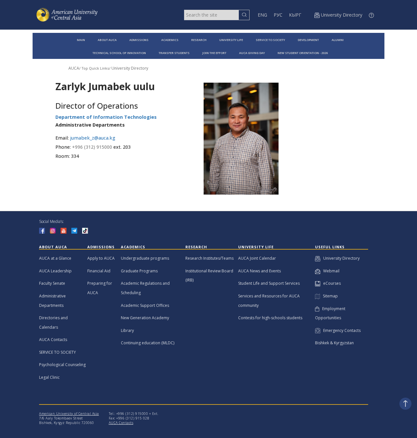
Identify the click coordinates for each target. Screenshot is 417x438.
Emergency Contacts (340, 330)
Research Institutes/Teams (209, 258)
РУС (278, 15)
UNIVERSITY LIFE (231, 40)
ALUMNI (338, 40)
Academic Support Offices (145, 305)
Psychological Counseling (62, 364)
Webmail (329, 271)
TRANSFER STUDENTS (174, 53)
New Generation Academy (145, 318)
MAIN (81, 40)
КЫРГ (295, 15)
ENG (262, 15)
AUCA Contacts (53, 339)
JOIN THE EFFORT (214, 53)
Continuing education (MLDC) (147, 343)
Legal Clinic (49, 377)
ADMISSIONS (139, 40)
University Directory (129, 68)
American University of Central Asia (69, 413)
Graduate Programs (139, 271)
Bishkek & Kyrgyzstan (334, 343)
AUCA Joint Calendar (257, 258)
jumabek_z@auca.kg (92, 138)
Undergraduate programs (145, 258)
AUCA (73, 68)
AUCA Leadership (55, 271)
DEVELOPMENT (308, 40)
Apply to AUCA (101, 258)
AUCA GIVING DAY (252, 53)
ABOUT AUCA (107, 40)
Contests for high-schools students (270, 318)
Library (127, 330)
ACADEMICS (170, 40)
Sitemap (329, 296)
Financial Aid (98, 271)
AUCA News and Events (259, 271)
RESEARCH (199, 40)
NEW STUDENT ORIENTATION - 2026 (303, 53)
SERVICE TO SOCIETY (270, 40)
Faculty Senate (52, 283)
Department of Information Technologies (106, 117)
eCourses (330, 283)
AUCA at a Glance (55, 258)
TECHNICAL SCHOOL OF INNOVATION (119, 53)
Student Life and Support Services (269, 283)
